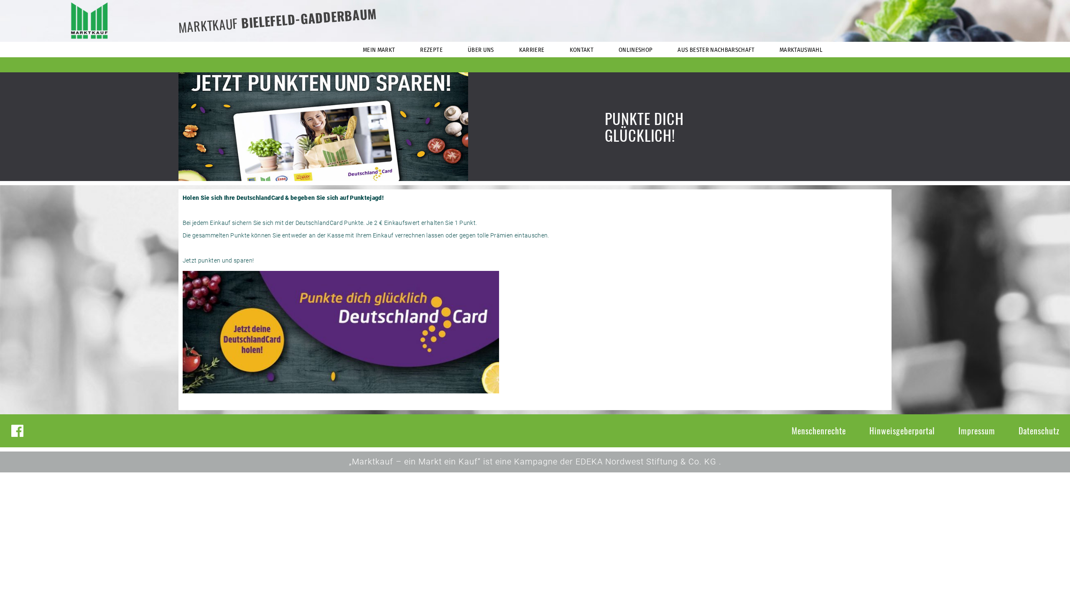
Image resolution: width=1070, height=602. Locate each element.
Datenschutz (1039, 430)
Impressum (976, 430)
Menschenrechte (819, 430)
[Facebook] (17, 431)
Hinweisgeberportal (902, 430)
